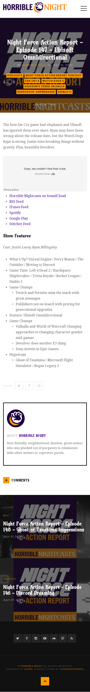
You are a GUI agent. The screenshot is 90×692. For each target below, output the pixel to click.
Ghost (28, 669)
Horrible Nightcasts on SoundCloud (37, 196)
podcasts (14, 75)
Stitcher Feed (20, 224)
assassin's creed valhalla (44, 86)
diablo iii (65, 92)
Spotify (15, 213)
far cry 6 (32, 81)
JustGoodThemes (72, 669)
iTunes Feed (18, 207)
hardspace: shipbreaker (36, 92)
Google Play (18, 218)
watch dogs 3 (53, 81)
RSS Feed (16, 202)
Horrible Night (34, 65)
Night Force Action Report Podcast (54, 75)
